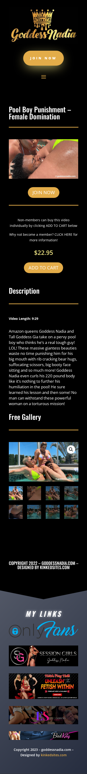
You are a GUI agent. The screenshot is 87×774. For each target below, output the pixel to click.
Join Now (43, 58)
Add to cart (43, 267)
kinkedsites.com (55, 567)
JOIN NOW (43, 192)
